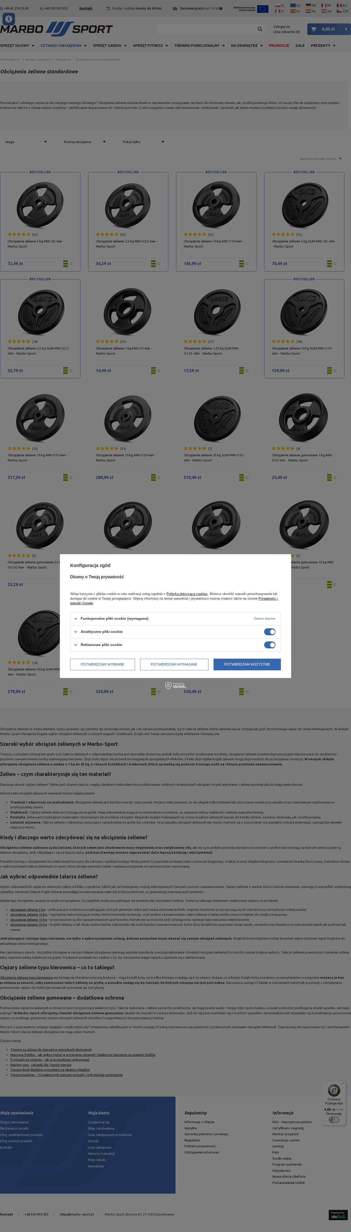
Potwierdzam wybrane (102, 664)
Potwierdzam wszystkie (247, 664)
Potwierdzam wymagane (174, 664)
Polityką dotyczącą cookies (187, 594)
